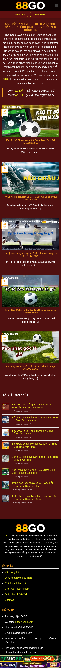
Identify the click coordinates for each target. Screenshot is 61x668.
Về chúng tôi (12, 572)
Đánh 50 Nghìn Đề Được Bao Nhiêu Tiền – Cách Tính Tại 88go (35, 419)
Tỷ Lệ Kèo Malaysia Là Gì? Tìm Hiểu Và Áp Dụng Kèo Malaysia (30, 311)
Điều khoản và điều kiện (18, 577)
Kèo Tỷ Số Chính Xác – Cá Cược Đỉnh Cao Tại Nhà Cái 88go (30, 141)
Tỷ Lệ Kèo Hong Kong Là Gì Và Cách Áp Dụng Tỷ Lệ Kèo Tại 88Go (30, 254)
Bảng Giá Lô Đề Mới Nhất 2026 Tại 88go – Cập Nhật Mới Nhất (34, 445)
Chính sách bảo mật (16, 583)
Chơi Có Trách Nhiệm (17, 588)
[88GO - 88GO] (30, 5)
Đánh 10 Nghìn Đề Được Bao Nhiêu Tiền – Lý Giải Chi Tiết (35, 458)
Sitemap (9, 600)
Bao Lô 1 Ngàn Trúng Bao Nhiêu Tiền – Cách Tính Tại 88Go (34, 432)
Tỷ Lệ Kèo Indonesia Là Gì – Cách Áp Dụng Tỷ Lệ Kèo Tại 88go (30, 198)
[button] (57, 5)
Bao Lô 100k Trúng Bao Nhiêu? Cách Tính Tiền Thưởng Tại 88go (32, 406)
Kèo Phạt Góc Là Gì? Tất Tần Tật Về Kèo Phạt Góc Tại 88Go (30, 367)
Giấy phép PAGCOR (16, 594)
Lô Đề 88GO (19, 93)
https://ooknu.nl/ (24, 622)
